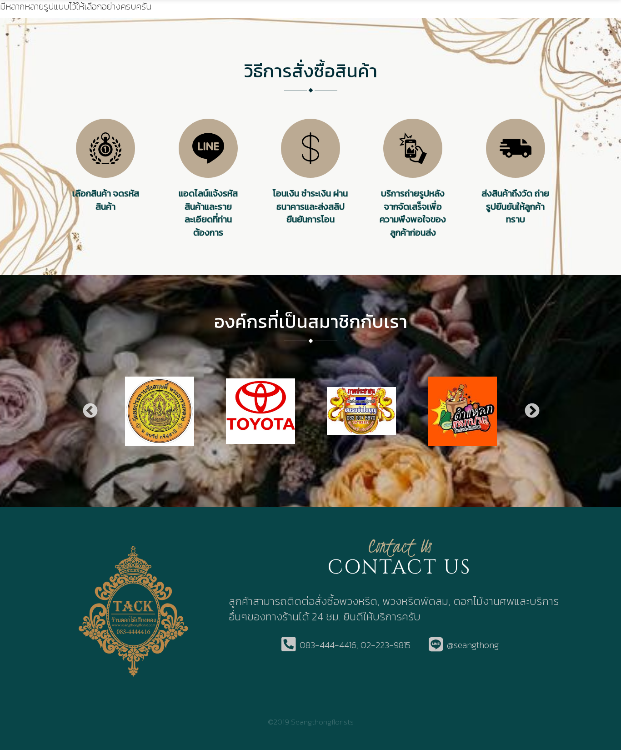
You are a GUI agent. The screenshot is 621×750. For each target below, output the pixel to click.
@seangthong (473, 645)
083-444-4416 (328, 645)
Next (531, 411)
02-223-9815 (386, 645)
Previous (89, 411)
